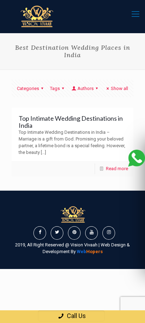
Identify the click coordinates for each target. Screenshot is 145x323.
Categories (28, 88)
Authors (85, 88)
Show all (119, 88)
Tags (55, 88)
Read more (117, 168)
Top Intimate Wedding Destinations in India (71, 121)
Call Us (75, 315)
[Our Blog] (36, 17)
